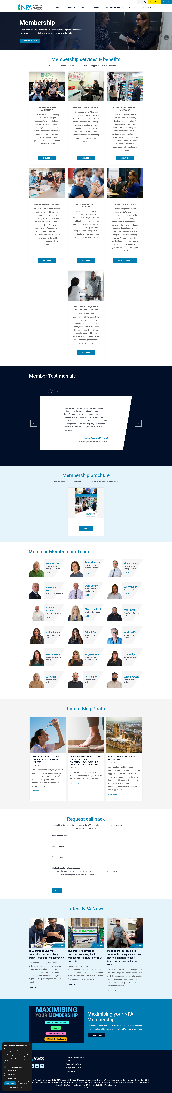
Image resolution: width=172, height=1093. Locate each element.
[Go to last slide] (33, 423)
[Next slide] (138, 423)
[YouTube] (37, 1066)
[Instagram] (42, 1066)
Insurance (95, 7)
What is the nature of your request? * (67, 868)
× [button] (29, 1044)
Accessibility (70, 1072)
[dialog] (17, 1066)
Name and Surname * (60, 836)
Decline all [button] (23, 1083)
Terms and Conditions (73, 1064)
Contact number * (59, 846)
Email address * (58, 857)
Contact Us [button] (166, 2)
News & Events (145, 7)
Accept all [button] (10, 1083)
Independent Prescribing (114, 7)
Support (84, 7)
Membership (70, 7)
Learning (131, 7)
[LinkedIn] (32, 1066)
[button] (17, 1087)
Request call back (30, 41)
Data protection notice (73, 1068)
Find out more (96, 1035)
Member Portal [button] (154, 2)
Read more (7, 1063)
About (58, 7)
